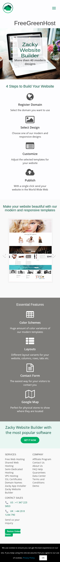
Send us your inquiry (12, 521)
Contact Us (38, 462)
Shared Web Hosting (12, 464)
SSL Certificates (13, 479)
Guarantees (39, 472)
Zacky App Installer (15, 485)
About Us (37, 465)
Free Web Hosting (15, 459)
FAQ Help (37, 469)
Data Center (39, 475)
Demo (35, 485)
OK (43, 557)
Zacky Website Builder (13, 491)
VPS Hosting (11, 475)
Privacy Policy (29, 557)
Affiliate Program (41, 459)
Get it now (30, 440)
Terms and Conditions (38, 481)
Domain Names (13, 482)
